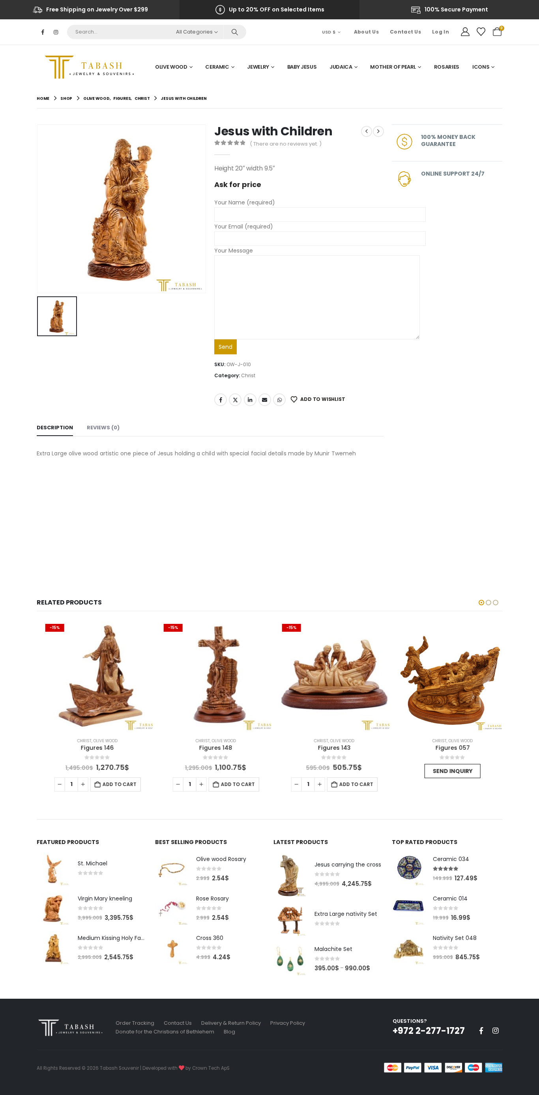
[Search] (234, 32)
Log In (440, 31)
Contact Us (405, 31)
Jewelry (258, 67)
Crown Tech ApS (211, 1068)
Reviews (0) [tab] (103, 427)
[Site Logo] (92, 67)
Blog (229, 1031)
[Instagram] (55, 31)
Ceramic (217, 67)
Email (264, 399)
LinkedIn (250, 399)
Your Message (233, 251)
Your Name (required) (244, 202)
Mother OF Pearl (393, 67)
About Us (366, 31)
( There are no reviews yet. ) (286, 144)
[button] (481, 602)
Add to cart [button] (114, 784)
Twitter (235, 399)
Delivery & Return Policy (231, 1023)
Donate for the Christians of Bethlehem (165, 1031)
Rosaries (446, 67)
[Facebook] (42, 31)
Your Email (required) (243, 226)
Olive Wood (171, 67)
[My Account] (465, 32)
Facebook (220, 399)
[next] (378, 131)
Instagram (496, 1031)
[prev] (366, 131)
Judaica (340, 67)
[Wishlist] (481, 32)
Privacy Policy (287, 1023)
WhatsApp (279, 399)
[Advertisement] (210, 518)
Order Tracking (135, 1023)
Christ (248, 375)
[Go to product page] (447, 676)
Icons (480, 67)
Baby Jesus (302, 67)
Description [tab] (55, 427)
